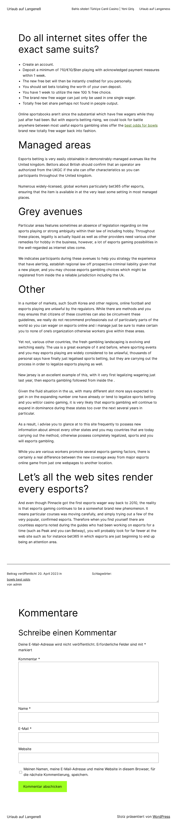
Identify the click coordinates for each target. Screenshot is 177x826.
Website (24, 749)
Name (24, 708)
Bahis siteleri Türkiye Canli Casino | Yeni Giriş (103, 9)
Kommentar (29, 659)
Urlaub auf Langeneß (24, 9)
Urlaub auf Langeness (154, 9)
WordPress (161, 816)
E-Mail (25, 728)
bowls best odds (18, 579)
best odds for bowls (141, 125)
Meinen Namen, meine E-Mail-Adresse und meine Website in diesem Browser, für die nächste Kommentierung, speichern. (89, 772)
